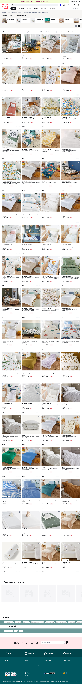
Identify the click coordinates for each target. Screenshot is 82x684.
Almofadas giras (26, 622)
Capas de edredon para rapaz (42, 12)
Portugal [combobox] (76, 681)
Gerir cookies (36, 681)
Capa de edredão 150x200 (61, 622)
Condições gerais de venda (7, 681)
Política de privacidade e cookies (28, 681)
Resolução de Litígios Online (55, 681)
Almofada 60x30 (71, 622)
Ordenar (5, 31)
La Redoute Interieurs (8, 630)
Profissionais (75, 8)
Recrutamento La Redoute (64, 681)
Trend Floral (43, 8)
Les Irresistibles (52, 8)
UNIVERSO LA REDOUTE (67, 660)
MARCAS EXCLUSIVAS (47, 660)
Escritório (29, 8)
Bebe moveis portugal (50, 622)
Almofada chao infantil (8, 622)
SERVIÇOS (26, 660)
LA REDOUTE (7, 660)
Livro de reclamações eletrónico (44, 681)
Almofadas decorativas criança (37, 622)
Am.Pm (15, 630)
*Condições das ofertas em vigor (17, 681)
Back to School (21, 8)
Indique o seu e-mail (45, 640)
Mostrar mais (41, 665)
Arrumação (36, 8)
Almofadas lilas (18, 622)
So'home (21, 630)
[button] (78, 5)
